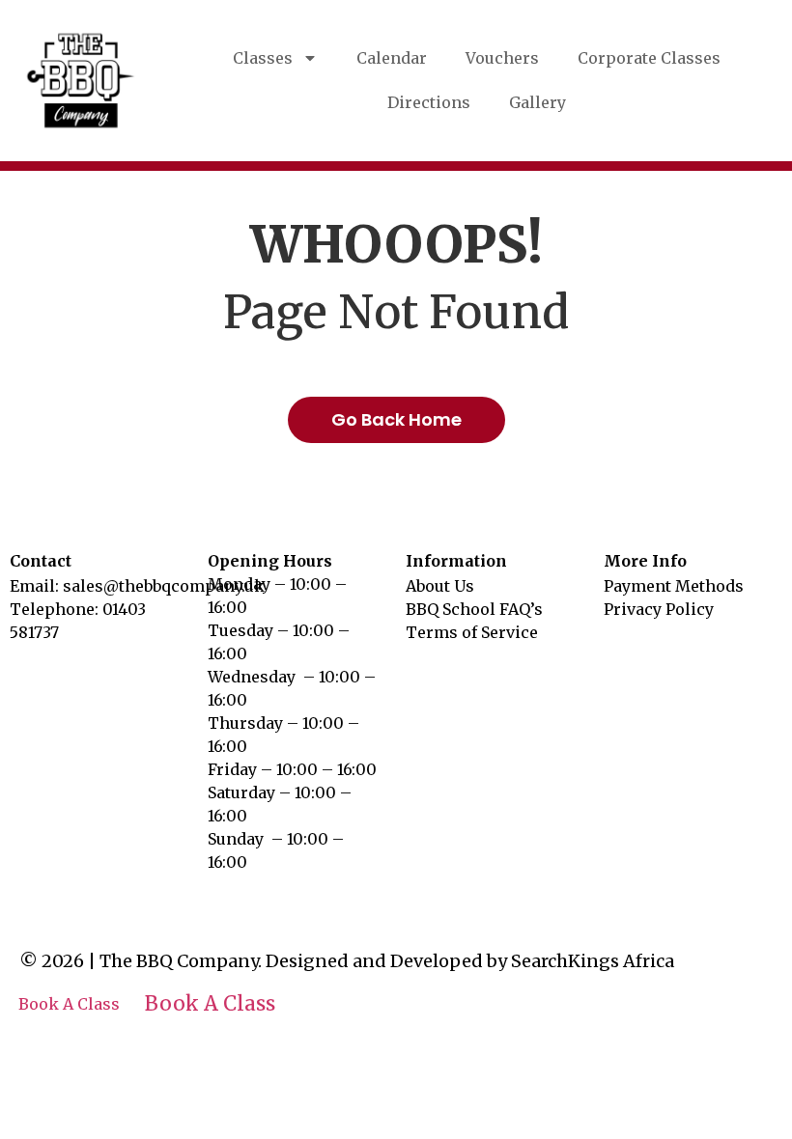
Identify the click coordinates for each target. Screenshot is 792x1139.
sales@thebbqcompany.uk (164, 586)
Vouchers (502, 58)
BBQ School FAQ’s (474, 609)
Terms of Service (472, 632)
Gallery (537, 102)
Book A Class (69, 1004)
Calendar (391, 58)
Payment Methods (674, 586)
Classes (263, 58)
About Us (440, 586)
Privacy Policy (659, 609)
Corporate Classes (649, 58)
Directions (428, 102)
